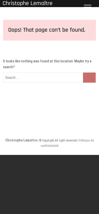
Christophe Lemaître (21, 140)
